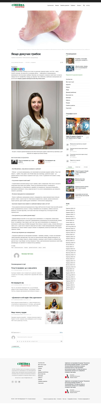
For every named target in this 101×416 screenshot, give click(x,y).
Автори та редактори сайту (50, 398)
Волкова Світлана (18, 62)
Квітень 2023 (69, 289)
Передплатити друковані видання (74, 74)
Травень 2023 (69, 287)
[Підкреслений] (21, 341)
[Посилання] (33, 341)
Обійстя (68, 100)
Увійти (61, 332)
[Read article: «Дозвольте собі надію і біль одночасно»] (54, 303)
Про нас (64, 398)
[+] (37, 341)
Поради (68, 102)
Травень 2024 (69, 262)
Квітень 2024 (69, 264)
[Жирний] (18, 341)
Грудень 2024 (69, 248)
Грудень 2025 (69, 224)
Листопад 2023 (70, 274)
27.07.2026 (26, 299)
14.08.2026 (21, 163)
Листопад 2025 (70, 226)
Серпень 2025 (69, 232)
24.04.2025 (78, 69)
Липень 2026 (69, 210)
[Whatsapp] (18, 69)
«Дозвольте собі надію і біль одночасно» (26, 297)
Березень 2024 (70, 266)
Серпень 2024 (69, 256)
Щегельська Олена (18, 299)
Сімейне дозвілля (64, 5)
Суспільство (50, 5)
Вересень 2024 (70, 254)
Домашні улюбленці (71, 92)
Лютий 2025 (69, 244)
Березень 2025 (69, 242)
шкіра (44, 247)
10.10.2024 (27, 62)
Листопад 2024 (70, 250)
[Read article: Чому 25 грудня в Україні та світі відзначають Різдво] (78, 126)
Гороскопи (68, 108)
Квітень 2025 (69, 240)
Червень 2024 (69, 260)
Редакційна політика (72, 398)
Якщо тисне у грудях (18, 312)
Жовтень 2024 (69, 252)
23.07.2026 (26, 314)
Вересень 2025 (69, 230)
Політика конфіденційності (84, 398)
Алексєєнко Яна (18, 247)
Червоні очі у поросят (75, 160)
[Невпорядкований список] (27, 341)
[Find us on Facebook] (12, 382)
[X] (15, 69)
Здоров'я (33, 62)
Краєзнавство (69, 95)
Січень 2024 (69, 270)
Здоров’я (68, 84)
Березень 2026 (69, 218)
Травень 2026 (69, 214)
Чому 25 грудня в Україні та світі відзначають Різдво (74, 137)
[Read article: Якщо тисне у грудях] (54, 317)
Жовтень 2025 (69, 228)
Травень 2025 (69, 238)
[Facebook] (12, 69)
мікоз (40, 247)
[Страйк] (23, 341)
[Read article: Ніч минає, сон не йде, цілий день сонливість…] (70, 61)
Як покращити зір (50, 160)
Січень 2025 (69, 246)
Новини (57, 5)
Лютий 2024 (69, 268)
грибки (26, 247)
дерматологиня (33, 247)
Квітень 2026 (69, 216)
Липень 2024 (69, 258)
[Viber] (21, 69)
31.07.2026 (48, 162)
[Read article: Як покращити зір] (41, 162)
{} (34, 341)
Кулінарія (68, 97)
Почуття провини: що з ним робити (24, 268)
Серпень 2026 (69, 208)
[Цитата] (29, 341)
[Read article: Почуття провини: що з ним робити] (14, 162)
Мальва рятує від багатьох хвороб (78, 143)
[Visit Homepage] (18, 5)
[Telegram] (23, 69)
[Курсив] (20, 341)
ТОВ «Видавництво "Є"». (22, 398)
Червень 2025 (69, 236)
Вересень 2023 (70, 279)
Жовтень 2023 (69, 277)
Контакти (59, 398)
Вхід (88, 5)
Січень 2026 (69, 222)
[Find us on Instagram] (16, 382)
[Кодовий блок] (31, 341)
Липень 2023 (69, 283)
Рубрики (73, 5)
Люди (67, 89)
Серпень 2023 (69, 281)
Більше (79, 5)
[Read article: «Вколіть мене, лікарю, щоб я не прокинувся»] (70, 68)
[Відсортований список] (25, 341)
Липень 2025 (69, 234)
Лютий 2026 (69, 220)
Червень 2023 (69, 285)
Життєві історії (70, 82)
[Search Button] (84, 5)
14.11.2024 (78, 61)
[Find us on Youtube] (19, 382)
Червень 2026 (69, 212)
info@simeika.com (28, 377)
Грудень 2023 (69, 272)
